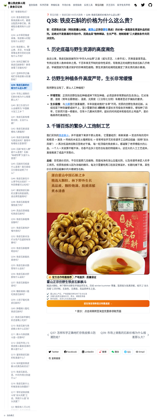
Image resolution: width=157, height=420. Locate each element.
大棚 (67, 104)
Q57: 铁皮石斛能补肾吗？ (20, 284)
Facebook (72, 351)
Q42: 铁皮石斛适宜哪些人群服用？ (20, 130)
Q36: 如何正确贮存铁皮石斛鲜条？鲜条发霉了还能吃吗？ (20, 64)
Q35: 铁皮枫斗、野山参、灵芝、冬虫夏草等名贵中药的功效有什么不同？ (20, 51)
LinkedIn (89, 351)
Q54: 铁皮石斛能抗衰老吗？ (20, 258)
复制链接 (56, 358)
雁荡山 (92, 29)
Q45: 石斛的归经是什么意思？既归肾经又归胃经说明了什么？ (20, 168)
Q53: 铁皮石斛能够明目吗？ (20, 250)
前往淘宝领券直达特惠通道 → (98, 303)
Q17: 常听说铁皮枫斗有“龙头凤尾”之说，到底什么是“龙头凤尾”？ (20, 397)
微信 (117, 351)
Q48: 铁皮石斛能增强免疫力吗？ (20, 203)
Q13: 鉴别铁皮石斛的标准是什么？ (20, 356)
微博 (104, 351)
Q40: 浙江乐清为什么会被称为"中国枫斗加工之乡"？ (20, 108)
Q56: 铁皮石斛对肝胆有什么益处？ (20, 275)
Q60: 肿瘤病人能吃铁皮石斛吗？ (20, 310)
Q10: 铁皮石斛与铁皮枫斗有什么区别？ (20, 327)
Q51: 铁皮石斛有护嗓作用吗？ (20, 229)
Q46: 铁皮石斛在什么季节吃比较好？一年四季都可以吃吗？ (20, 181)
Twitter (55, 351)
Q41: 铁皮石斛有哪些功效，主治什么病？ (20, 120)
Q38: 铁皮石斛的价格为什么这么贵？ (20, 86)
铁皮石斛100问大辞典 (72, 14)
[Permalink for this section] (118, 49)
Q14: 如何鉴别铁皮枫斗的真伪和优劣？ (20, 365)
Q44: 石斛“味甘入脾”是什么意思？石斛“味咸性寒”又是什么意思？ (21, 153)
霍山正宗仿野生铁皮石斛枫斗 (67, 282)
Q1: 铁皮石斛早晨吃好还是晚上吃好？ (20, 319)
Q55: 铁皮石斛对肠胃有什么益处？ (20, 267)
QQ (129, 351)
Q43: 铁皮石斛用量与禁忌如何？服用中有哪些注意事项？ (20, 140)
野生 (105, 29)
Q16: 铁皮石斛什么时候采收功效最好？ (20, 385)
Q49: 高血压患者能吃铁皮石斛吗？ (20, 212)
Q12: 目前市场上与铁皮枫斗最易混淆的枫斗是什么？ (20, 345)
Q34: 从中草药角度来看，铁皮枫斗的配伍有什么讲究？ (20, 38)
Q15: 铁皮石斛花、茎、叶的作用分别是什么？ (20, 374)
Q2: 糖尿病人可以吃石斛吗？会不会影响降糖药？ (20, 409)
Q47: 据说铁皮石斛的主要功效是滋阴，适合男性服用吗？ (20, 193)
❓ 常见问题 (52, 14)
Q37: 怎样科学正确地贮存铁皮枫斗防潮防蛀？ (20, 76)
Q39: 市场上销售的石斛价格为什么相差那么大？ (20, 96)
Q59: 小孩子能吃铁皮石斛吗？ (20, 301)
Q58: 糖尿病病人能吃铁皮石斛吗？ (20, 293)
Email (142, 351)
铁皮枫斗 (64, 135)
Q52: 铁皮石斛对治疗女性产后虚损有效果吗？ (20, 239)
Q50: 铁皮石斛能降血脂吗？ (20, 221)
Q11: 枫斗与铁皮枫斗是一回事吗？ (20, 336)
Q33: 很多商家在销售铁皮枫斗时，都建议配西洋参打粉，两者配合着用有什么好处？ (20, 23)
